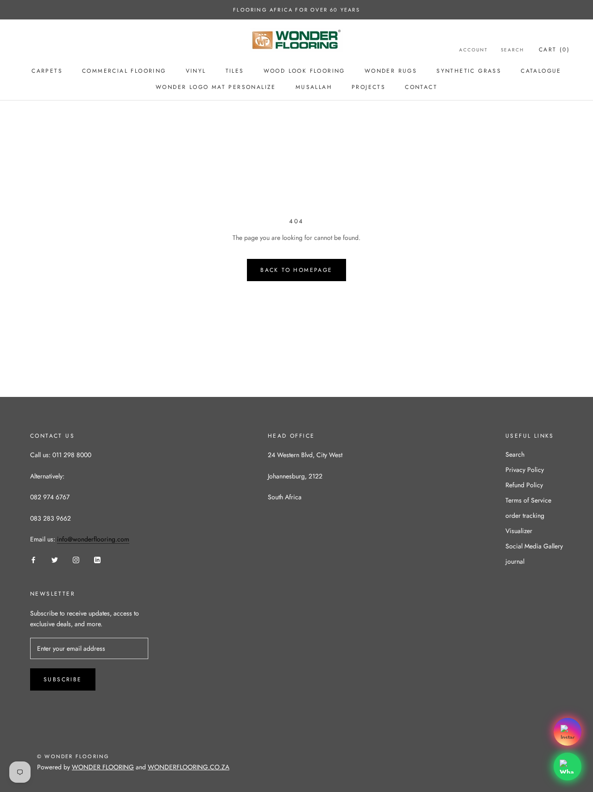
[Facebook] (33, 559)
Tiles (235, 71)
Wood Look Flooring (304, 71)
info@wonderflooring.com (93, 539)
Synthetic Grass (468, 71)
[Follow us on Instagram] (567, 732)
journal (514, 561)
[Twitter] (54, 559)
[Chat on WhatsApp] (567, 766)
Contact (421, 87)
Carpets (47, 71)
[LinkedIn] (97, 559)
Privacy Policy (524, 469)
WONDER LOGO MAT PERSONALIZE (216, 87)
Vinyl (196, 71)
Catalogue (541, 71)
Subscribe (63, 679)
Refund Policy (524, 485)
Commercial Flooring (124, 71)
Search (512, 49)
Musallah (314, 87)
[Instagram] (76, 559)
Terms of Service (528, 500)
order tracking (524, 515)
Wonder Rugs (391, 71)
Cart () (554, 49)
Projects (368, 87)
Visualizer (518, 530)
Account (473, 49)
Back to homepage (296, 270)
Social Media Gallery (534, 546)
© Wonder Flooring (73, 756)
